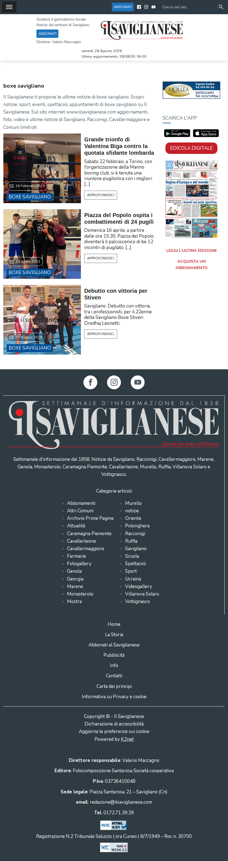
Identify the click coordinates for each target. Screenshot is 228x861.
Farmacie (76, 556)
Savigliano (136, 548)
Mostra (74, 601)
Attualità (76, 526)
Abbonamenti (81, 503)
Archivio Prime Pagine (90, 518)
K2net (127, 739)
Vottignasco (137, 601)
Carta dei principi (114, 686)
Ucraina (133, 579)
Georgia (75, 579)
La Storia (114, 634)
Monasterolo (80, 594)
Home (114, 624)
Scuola (132, 556)
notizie (132, 511)
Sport (131, 571)
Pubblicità (114, 655)
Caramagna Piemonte (89, 533)
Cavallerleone (81, 541)
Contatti (114, 676)
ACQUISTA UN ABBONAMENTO (191, 264)
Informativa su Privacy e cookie (114, 696)
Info (114, 665)
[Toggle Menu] (9, 7)
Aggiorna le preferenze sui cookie (114, 731)
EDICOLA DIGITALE (191, 148)
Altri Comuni (80, 511)
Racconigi (135, 533)
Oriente (133, 518)
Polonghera (137, 526)
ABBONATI (123, 6)
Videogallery (138, 586)
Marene (75, 586)
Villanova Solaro (142, 594)
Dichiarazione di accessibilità (114, 724)
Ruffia (131, 541)
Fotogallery (79, 563)
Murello (133, 503)
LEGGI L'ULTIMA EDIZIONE (191, 250)
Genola (74, 571)
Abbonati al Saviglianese (114, 645)
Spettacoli (135, 563)
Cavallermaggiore (85, 548)
